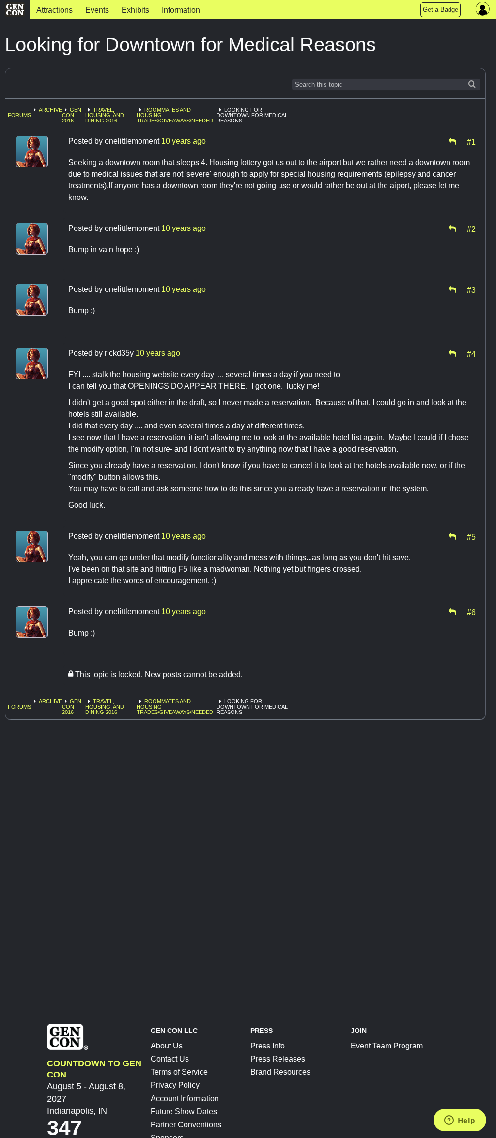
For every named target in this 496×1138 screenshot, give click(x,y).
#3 (471, 289)
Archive (50, 110)
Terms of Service (179, 1072)
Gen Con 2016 (71, 115)
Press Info (267, 1046)
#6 (471, 612)
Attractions (54, 10)
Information (181, 10)
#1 (471, 141)
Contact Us (170, 1059)
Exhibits (135, 10)
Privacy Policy (175, 1085)
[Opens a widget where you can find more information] (459, 1121)
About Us (167, 1046)
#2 (471, 228)
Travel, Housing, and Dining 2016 (104, 115)
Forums (19, 115)
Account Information (185, 1098)
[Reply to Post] (452, 141)
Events (97, 10)
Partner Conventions (186, 1125)
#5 (471, 536)
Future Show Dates (184, 1112)
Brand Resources (280, 1072)
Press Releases (277, 1059)
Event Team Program (387, 1046)
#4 (471, 353)
